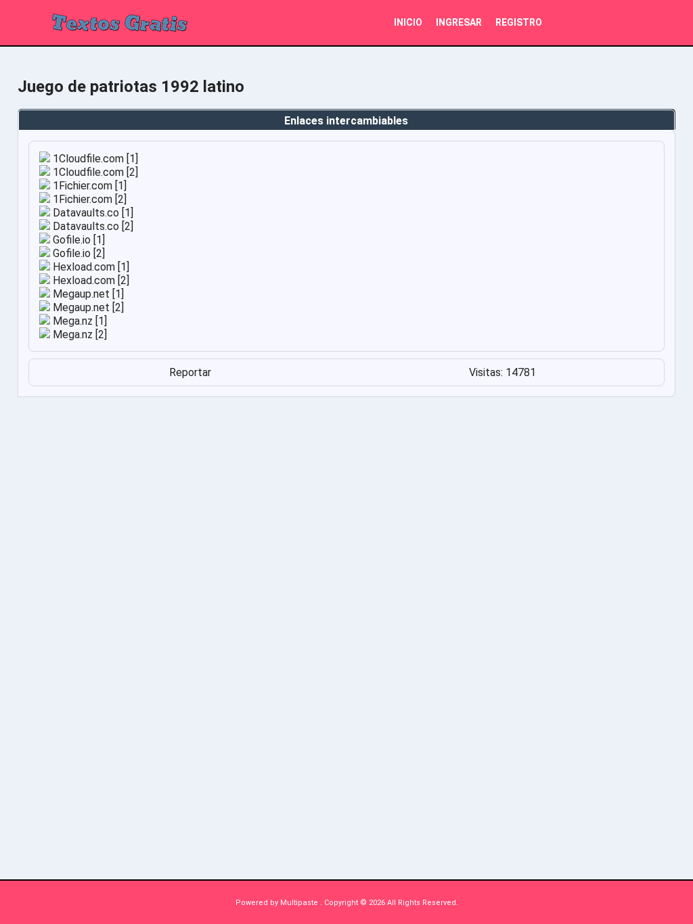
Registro (518, 22)
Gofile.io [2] (77, 253)
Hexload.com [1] (89, 266)
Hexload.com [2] (89, 280)
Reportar (190, 372)
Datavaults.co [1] (91, 212)
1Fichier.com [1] (88, 185)
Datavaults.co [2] (91, 226)
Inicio (408, 22)
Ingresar (459, 22)
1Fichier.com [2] (88, 199)
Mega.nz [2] (78, 334)
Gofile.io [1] (77, 239)
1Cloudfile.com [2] (94, 172)
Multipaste (300, 902)
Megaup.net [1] (87, 293)
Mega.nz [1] (78, 321)
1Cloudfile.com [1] (94, 158)
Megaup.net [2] (87, 307)
